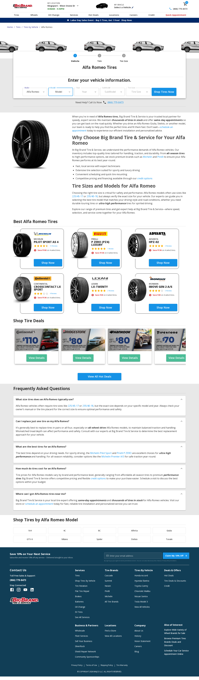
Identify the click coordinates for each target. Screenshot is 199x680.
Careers (133, 15)
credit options (144, 178)
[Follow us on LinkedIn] (32, 590)
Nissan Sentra (141, 596)
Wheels (34, 15)
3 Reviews (168, 246)
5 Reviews (168, 291)
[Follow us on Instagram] (18, 590)
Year (78, 87)
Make (27, 87)
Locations (114, 15)
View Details (37, 358)
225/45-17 (77, 196)
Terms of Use (91, 665)
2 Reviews (110, 291)
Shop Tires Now (164, 91)
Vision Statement (142, 641)
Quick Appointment (176, 15)
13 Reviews (53, 246)
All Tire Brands (111, 601)
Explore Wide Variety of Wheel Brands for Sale (175, 631)
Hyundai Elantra (141, 580)
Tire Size (131, 87)
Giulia (169, 530)
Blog (136, 651)
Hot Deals (93, 15)
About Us (138, 630)
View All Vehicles (142, 606)
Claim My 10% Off (174, 555)
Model (53, 87)
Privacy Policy (166, 560)
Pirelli (160, 156)
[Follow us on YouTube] (25, 590)
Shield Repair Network (85, 651)
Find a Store (110, 630)
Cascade (109, 575)
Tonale (169, 539)
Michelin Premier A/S (112, 456)
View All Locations (113, 635)
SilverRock (80, 646)
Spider (99, 539)
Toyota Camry (141, 585)
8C (99, 530)
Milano (64, 539)
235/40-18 (92, 196)
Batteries (79, 601)
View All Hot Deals (99, 376)
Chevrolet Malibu (142, 591)
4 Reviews (53, 293)
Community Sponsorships (87, 656)
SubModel (106, 87)
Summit (108, 580)
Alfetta (134, 530)
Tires (16, 15)
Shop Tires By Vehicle (85, 580)
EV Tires (79, 612)
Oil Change (53, 15)
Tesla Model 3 (141, 601)
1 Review (110, 249)
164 (30, 530)
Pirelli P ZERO (124, 453)
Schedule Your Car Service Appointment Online (176, 652)
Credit (151, 15)
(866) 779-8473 (180, 8)
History (137, 635)
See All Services (82, 617)
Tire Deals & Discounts (175, 580)
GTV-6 (30, 539)
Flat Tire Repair (82, 591)
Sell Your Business (83, 641)
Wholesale (80, 630)
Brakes (78, 596)
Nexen (108, 585)
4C (64, 530)
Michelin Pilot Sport (101, 453)
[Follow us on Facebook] (12, 590)
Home (10, 27)
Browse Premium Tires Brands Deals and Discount (175, 642)
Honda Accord (141, 575)
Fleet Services (81, 635)
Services (74, 15)
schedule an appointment (39, 503)
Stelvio (134, 539)
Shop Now (48, 262)
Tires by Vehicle (31, 27)
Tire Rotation (81, 585)
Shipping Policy (107, 665)
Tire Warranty (122, 665)
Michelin (147, 156)
